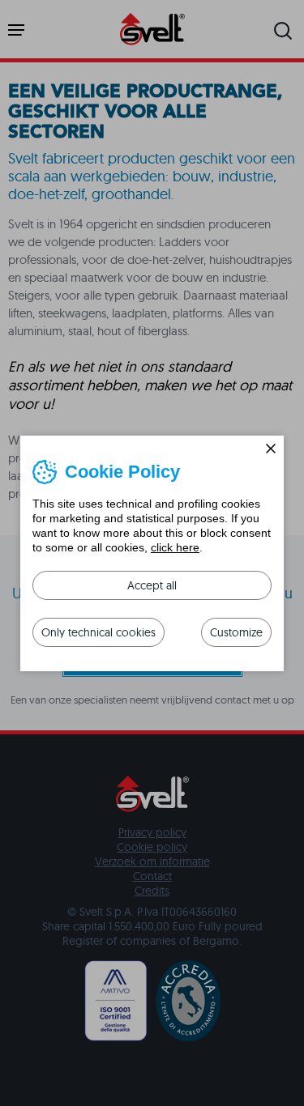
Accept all (152, 585)
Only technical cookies (98, 632)
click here (175, 547)
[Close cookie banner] (271, 448)
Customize (236, 632)
